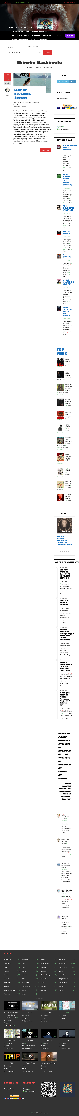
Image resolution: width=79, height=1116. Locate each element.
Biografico (67, 960)
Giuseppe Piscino (28, 1021)
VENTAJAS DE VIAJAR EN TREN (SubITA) (68, 387)
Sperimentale (30, 986)
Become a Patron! (62, 98)
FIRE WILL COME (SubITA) (66, 891)
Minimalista (67, 975)
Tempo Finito (30, 1063)
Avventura (30, 960)
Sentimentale (67, 982)
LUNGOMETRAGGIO (29, 1046)
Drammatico (27, 102)
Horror (12, 975)
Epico (12, 967)
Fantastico (12, 971)
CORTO (8, 1023)
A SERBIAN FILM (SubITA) (65, 865)
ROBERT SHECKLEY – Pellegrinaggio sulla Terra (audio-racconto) (67, 634)
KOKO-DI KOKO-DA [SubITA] (68, 483)
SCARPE (48, 1012)
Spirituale (48, 986)
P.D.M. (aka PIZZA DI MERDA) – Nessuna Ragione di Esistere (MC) (65, 699)
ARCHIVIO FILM (19, 102)
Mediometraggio (48, 975)
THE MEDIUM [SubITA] (65, 841)
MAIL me (70, 36)
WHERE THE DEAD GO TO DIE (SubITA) (67, 311)
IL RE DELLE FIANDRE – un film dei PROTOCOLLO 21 (12, 1015)
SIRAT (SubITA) (65, 917)
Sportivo (67, 986)
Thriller (67, 990)
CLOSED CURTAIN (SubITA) (68, 401)
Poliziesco (48, 979)
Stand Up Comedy (12, 990)
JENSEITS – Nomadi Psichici (21, 2)
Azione (48, 960)
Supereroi (48, 990)
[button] (60, 551)
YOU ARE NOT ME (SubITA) (68, 496)
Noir (30, 979)
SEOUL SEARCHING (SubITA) (68, 282)
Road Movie (30, 982)
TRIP (12, 1063)
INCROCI (30, 1012)
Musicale (12, 979)
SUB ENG (15, 104)
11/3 (67, 1012)
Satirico (48, 982)
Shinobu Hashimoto (20, 106)
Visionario (12, 994)
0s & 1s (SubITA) (67, 470)
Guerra (67, 971)
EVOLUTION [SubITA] (65, 817)
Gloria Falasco (9, 1048)
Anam (7, 95)
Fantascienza (35, 102)
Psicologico (12, 982)
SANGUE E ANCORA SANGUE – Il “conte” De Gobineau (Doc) (64, 540)
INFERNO (30, 1040)
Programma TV (67, 979)
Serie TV (12, 986)
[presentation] (12, 1)
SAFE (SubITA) (67, 256)
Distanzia (48, 1040)
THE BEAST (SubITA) (67, 374)
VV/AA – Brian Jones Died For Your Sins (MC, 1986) (66, 666)
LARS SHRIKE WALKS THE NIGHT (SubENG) (67, 179)
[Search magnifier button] (74, 81)
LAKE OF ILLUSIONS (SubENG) (22, 94)
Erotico (30, 967)
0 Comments (7, 83)
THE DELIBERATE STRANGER (68, 208)
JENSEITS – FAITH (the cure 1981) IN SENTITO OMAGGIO (65, 574)
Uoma (67, 1040)
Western (30, 994)
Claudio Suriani (28, 1048)
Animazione (12, 960)
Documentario (48, 963)
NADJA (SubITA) (67, 232)
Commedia (12, 963)
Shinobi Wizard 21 (11, 1026)
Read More (45, 150)
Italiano (30, 975)
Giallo (30, 971)
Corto (30, 963)
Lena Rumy (45, 1048)
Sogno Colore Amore (49, 1063)
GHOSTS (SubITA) (68, 413)
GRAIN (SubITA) (67, 426)
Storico (30, 990)
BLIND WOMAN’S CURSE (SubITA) (68, 457)
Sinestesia (11, 1040)
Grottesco (48, 971)
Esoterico (48, 967)
